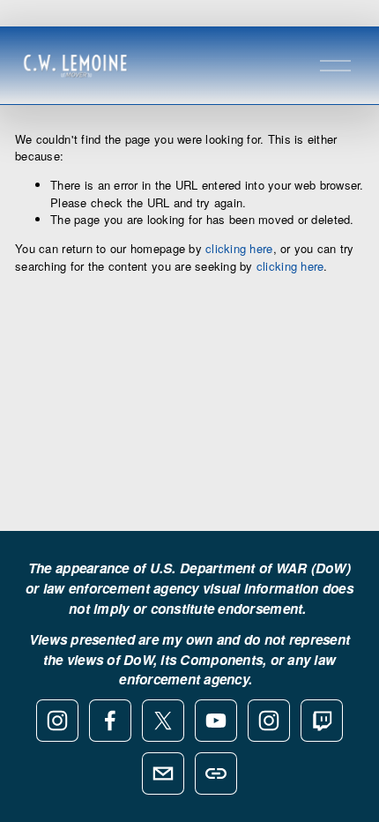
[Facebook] (110, 720)
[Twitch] (322, 720)
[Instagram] (57, 720)
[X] (163, 720)
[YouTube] (216, 720)
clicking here (238, 248)
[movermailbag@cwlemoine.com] (163, 773)
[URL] (216, 773)
